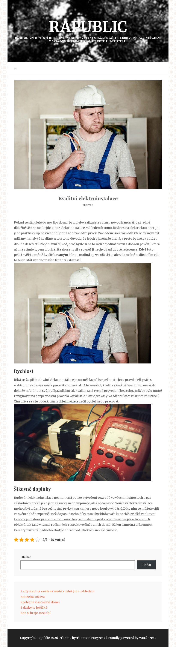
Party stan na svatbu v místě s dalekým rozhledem (57, 591)
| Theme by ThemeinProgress (82, 638)
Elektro (88, 205)
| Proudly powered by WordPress (131, 638)
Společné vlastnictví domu (40, 602)
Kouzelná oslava (32, 597)
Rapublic (88, 30)
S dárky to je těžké (33, 607)
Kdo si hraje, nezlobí (35, 613)
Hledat (25, 557)
